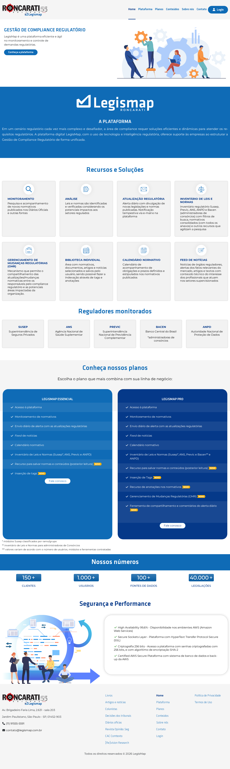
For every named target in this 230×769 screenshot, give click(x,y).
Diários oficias (113, 722)
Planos (159, 9)
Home (132, 9)
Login (220, 9)
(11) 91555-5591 (15, 723)
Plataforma (145, 9)
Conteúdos (172, 9)
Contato (202, 9)
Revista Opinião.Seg (117, 729)
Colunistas (111, 709)
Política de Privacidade (208, 695)
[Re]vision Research (117, 742)
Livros (108, 695)
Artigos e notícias (115, 702)
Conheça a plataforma (20, 52)
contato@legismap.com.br (24, 730)
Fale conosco (57, 481)
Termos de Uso (203, 702)
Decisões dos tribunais (118, 715)
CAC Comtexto (113, 736)
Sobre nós (188, 9)
